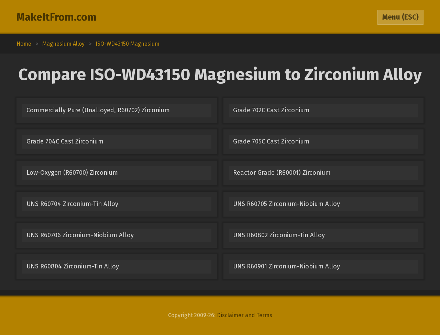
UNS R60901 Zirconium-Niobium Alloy (286, 266)
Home (23, 44)
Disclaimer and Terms (244, 315)
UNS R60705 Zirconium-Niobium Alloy (286, 204)
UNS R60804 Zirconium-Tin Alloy (72, 266)
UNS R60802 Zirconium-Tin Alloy (279, 235)
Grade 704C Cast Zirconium (64, 141)
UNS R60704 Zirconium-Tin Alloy (72, 204)
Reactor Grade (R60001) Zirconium (282, 172)
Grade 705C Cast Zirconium (271, 141)
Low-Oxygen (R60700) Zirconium (72, 172)
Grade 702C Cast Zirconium (271, 110)
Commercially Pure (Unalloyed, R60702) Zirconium (98, 110)
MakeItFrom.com (56, 17)
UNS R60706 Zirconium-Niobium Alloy (80, 235)
